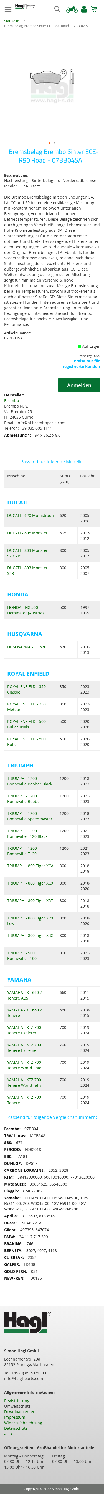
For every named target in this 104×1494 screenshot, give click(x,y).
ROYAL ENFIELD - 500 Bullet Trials (26, 724)
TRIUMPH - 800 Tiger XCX (30, 883)
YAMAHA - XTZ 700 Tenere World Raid (24, 1065)
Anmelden (79, 385)
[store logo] (26, 6)
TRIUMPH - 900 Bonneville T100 (22, 955)
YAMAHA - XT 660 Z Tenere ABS (24, 995)
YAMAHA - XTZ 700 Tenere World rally (24, 1082)
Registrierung (16, 1400)
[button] (49, 143)
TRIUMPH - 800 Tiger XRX (30, 935)
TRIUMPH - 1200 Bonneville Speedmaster (29, 816)
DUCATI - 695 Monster (27, 532)
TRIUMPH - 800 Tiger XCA (30, 865)
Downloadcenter (19, 1411)
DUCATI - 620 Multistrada (30, 515)
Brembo (11, 400)
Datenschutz (15, 1428)
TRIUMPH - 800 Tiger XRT (30, 900)
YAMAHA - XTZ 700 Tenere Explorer (24, 1030)
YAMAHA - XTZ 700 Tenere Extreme (24, 1047)
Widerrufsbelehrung (23, 1422)
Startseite (11, 21)
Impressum (14, 1417)
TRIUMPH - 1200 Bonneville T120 (22, 851)
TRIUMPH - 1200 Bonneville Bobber (24, 798)
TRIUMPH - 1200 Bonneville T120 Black (27, 833)
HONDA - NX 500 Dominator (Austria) (25, 610)
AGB (8, 1433)
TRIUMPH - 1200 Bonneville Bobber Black (29, 781)
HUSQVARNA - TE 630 (26, 647)
